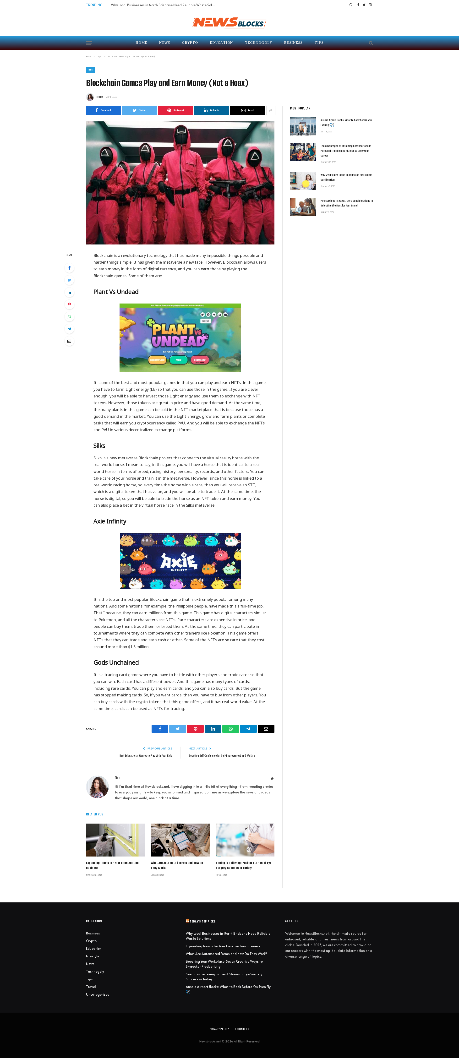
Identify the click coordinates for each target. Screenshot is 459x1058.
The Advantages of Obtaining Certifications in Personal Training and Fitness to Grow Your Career (346, 150)
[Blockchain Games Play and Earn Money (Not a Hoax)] (180, 182)
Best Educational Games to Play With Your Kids (146, 755)
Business (293, 43)
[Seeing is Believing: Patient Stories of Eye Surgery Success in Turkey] (245, 840)
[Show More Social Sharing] (270, 110)
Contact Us (242, 1029)
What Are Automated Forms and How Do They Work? (177, 865)
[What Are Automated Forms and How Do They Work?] (180, 840)
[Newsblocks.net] (229, 23)
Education (221, 43)
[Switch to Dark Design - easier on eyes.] (351, 4)
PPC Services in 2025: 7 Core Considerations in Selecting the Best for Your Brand (347, 203)
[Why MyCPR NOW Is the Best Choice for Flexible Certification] (303, 181)
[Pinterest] (69, 304)
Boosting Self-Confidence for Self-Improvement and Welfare (222, 755)
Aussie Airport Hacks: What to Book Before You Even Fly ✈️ (346, 122)
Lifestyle (92, 956)
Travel (91, 986)
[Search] (370, 43)
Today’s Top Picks (202, 921)
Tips (319, 43)
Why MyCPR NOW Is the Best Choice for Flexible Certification (346, 177)
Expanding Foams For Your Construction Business (148, 5)
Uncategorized (97, 994)
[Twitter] (69, 280)
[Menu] (89, 43)
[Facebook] (69, 268)
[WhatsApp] (69, 316)
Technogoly (258, 43)
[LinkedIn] (69, 292)
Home (141, 43)
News (164, 43)
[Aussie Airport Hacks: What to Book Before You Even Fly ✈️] (303, 126)
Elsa (101, 97)
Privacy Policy (219, 1029)
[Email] (69, 341)
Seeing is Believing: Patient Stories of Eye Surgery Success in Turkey (244, 865)
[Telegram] (69, 329)
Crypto (190, 43)
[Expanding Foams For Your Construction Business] (115, 840)
